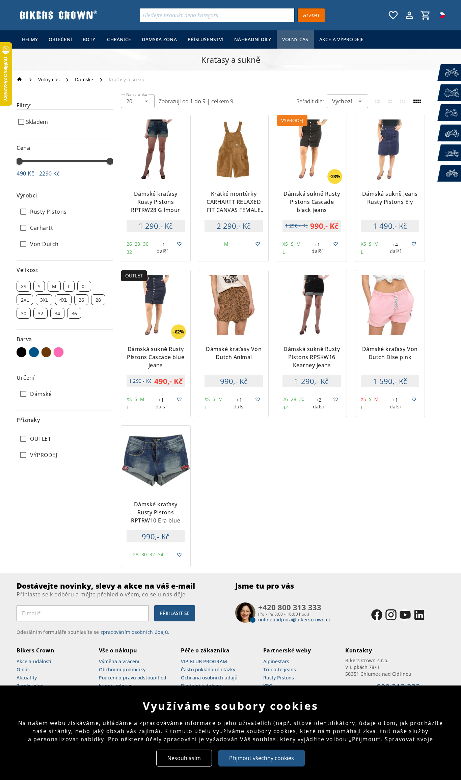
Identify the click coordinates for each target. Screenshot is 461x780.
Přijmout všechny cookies (261, 758)
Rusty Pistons (278, 677)
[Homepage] (20, 79)
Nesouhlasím (184, 758)
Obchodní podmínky (122, 669)
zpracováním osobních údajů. (135, 632)
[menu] (193, 39)
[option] (65, 212)
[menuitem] (30, 39)
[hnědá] (46, 352)
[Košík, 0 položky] (425, 15)
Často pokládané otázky (208, 669)
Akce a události (34, 661)
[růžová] (58, 352)
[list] (65, 447)
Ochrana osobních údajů (209, 677)
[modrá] (34, 352)
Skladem (37, 122)
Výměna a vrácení (119, 661)
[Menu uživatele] (409, 15)
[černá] (21, 352)
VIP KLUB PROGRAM (204, 661)
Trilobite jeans (279, 669)
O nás (23, 669)
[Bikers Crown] (58, 15)
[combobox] (138, 101)
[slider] (19, 161)
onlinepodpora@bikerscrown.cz (294, 619)
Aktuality (27, 677)
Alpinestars (276, 661)
